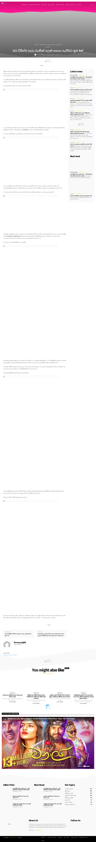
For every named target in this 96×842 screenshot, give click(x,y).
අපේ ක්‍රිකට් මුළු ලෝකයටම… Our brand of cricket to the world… (21, 789)
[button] (92, 5)
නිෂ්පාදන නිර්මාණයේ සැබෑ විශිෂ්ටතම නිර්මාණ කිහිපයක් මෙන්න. (36, 696)
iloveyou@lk (41, 54)
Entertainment (74, 75)
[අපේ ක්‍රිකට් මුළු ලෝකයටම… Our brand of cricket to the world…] (81, 164)
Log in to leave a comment (10, 655)
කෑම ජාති (72, 98)
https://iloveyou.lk (18, 644)
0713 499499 (38, 830)
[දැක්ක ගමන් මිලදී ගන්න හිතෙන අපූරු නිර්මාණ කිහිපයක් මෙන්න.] (59, 685)
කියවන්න (37, 44)
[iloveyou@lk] (35, 55)
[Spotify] (76, 824)
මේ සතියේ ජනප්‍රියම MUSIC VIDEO (10, 713)
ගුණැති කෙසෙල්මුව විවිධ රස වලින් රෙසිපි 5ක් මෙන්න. (22, 804)
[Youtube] (93, 9)
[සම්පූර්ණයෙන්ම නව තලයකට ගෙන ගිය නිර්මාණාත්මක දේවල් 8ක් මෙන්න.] (83, 685)
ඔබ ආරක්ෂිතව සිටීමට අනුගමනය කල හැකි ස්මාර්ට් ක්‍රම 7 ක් (18, 634)
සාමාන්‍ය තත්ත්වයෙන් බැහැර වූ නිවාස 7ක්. (81, 89)
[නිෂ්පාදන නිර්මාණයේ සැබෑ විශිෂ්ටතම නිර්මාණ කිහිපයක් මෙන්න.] (36, 685)
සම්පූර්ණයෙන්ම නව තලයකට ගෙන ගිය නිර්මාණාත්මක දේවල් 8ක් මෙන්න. (83, 696)
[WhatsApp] (57, 65)
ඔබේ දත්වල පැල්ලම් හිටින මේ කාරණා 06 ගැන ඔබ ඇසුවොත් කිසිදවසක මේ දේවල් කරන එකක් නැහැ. (51, 634)
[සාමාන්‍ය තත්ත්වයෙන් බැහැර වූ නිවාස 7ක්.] (81, 186)
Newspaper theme (13, 837)
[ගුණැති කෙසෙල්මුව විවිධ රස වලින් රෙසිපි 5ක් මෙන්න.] (7, 806)
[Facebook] (86, 9)
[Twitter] (50, 65)
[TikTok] (90, 9)
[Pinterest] (54, 65)
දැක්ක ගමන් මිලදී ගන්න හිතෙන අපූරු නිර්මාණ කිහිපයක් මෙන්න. (59, 696)
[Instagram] (88, 9)
